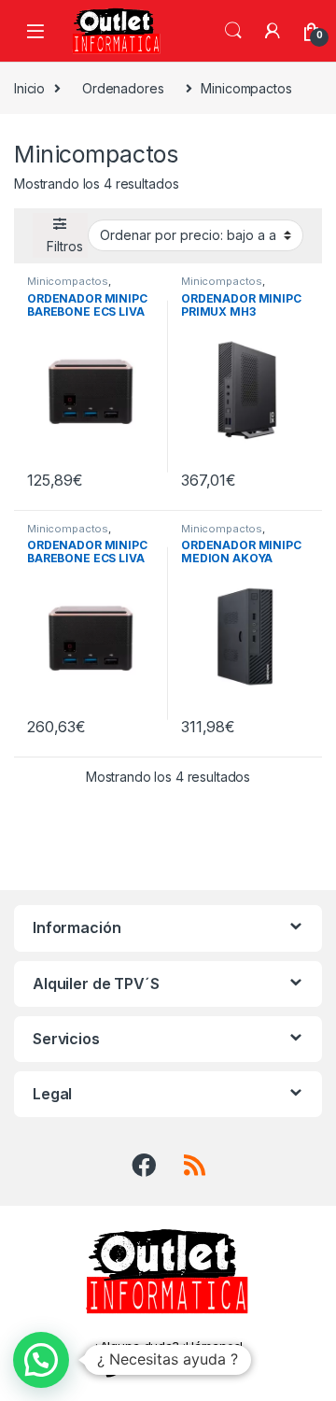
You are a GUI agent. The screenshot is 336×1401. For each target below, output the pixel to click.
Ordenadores (122, 88)
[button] (41, 1360)
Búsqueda (233, 31)
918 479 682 (179, 1368)
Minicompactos (67, 281)
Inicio (29, 88)
